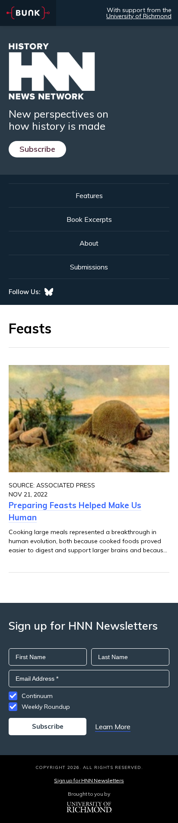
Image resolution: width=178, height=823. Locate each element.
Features (89, 195)
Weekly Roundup (46, 707)
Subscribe (37, 149)
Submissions (89, 267)
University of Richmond (139, 16)
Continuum (37, 696)
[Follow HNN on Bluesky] (48, 292)
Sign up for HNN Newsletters (89, 780)
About (89, 243)
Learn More (112, 726)
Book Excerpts (89, 219)
